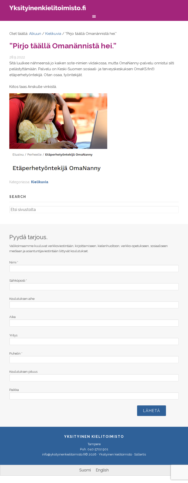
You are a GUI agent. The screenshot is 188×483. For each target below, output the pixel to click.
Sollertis (140, 454)
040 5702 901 (97, 449)
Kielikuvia (39, 182)
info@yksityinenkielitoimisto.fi (63, 454)
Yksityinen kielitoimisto (51, 9)
